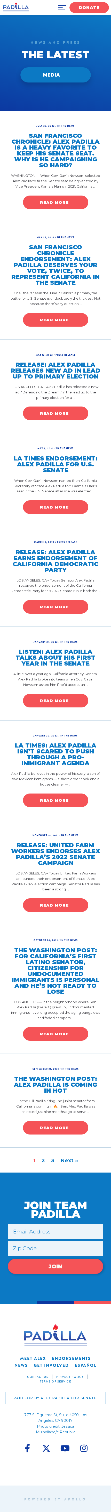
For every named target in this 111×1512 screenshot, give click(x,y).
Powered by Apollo (55, 1499)
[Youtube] (65, 1448)
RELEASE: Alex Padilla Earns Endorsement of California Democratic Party (55, 561)
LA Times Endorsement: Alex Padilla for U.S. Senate (56, 464)
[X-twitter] (46, 1448)
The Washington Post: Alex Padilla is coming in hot (55, 1084)
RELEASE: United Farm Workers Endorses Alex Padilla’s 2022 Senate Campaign (55, 854)
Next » (69, 1160)
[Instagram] (84, 1448)
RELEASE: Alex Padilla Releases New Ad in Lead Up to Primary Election (55, 370)
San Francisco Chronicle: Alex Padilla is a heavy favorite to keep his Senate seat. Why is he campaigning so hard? (56, 150)
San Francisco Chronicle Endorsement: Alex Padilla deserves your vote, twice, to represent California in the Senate (55, 265)
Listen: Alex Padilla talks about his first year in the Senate (55, 657)
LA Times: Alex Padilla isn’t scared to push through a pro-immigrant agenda (55, 754)
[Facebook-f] (27, 1448)
